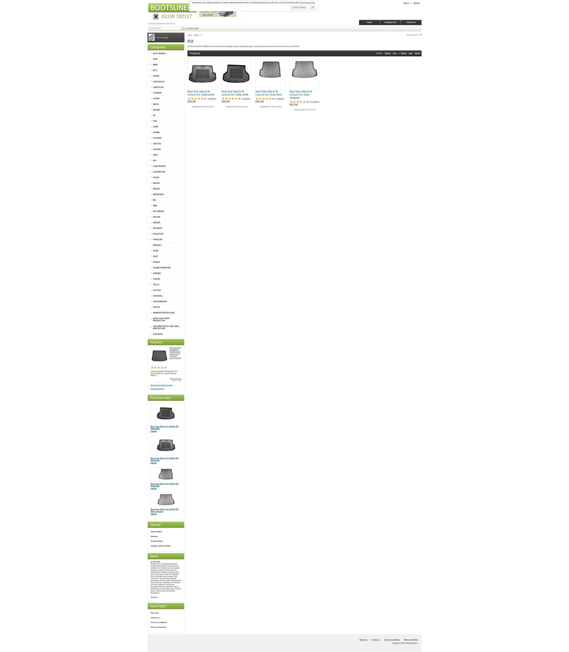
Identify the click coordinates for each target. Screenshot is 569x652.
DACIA (156, 104)
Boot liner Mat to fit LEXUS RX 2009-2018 (200, 93)
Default (404, 53)
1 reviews (212, 99)
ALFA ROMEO (159, 53)
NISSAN (156, 217)
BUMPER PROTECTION (163, 313)
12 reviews (314, 102)
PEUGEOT (157, 228)
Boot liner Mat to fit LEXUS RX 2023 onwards (301, 94)
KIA (154, 160)
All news (154, 597)
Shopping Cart (390, 22)
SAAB (155, 251)
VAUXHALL (158, 296)
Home (189, 35)
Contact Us (411, 22)
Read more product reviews (162, 385)
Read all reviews (157, 389)
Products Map (156, 541)
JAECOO (157, 144)
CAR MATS (158, 334)
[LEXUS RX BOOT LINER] (270, 74)
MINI (155, 206)
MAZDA (156, 189)
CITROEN (157, 93)
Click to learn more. (307, 3)
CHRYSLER (158, 87)
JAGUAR (157, 149)
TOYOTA (157, 290)
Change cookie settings (160, 546)
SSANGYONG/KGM (161, 268)
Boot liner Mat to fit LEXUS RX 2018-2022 (268, 93)
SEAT (155, 256)
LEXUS (196, 35)
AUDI (155, 59)
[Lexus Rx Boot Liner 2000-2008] (236, 74)
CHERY (156, 76)
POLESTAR (158, 234)
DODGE (156, 110)
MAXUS (156, 183)
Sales (411, 53)
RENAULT (157, 245)
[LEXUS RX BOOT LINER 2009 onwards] (202, 74)
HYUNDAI (157, 138)
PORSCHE (157, 239)
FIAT (155, 121)
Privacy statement (158, 627)
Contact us (155, 618)
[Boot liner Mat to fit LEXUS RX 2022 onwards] (304, 74)
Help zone (155, 613)
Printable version (413, 35)
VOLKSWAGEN (160, 301)
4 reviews (280, 99)
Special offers (156, 532)
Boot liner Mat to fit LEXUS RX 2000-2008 (235, 93)
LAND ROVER (159, 166)
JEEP (155, 155)
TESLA (156, 284)
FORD (155, 127)
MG (154, 200)
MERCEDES (158, 194)
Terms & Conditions (159, 622)
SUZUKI (156, 279)
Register (416, 3)
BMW (155, 65)
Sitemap (154, 536)
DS (154, 115)
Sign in (406, 3)
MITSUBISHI (158, 211)
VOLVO (156, 307)
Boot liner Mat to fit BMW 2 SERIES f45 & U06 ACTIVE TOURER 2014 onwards (175, 353)
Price (395, 53)
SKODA (156, 262)
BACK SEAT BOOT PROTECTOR (161, 319)
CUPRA (156, 98)
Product (388, 53)
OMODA (156, 222)
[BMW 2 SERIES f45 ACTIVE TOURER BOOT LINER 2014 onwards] (159, 364)
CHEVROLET (159, 82)
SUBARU (157, 273)
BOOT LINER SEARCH (193, 28)
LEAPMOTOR (159, 172)
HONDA (156, 132)
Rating (417, 53)
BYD (155, 70)
